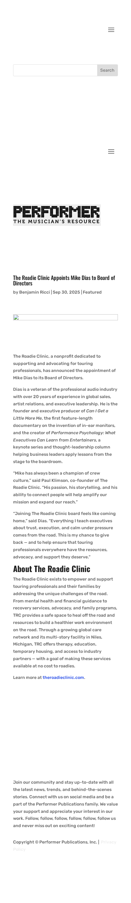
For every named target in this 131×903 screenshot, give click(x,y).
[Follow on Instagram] (101, 48)
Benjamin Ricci (34, 292)
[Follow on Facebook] (76, 48)
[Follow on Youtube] (113, 48)
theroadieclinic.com (63, 677)
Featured (92, 292)
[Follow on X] (89, 48)
